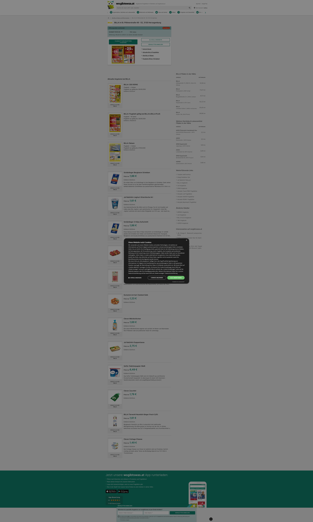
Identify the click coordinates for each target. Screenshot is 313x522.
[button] (134, 278)
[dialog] (156, 261)
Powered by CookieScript (178, 282)
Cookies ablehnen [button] (157, 277)
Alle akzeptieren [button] (176, 277)
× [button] (186, 240)
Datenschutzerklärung (171, 273)
